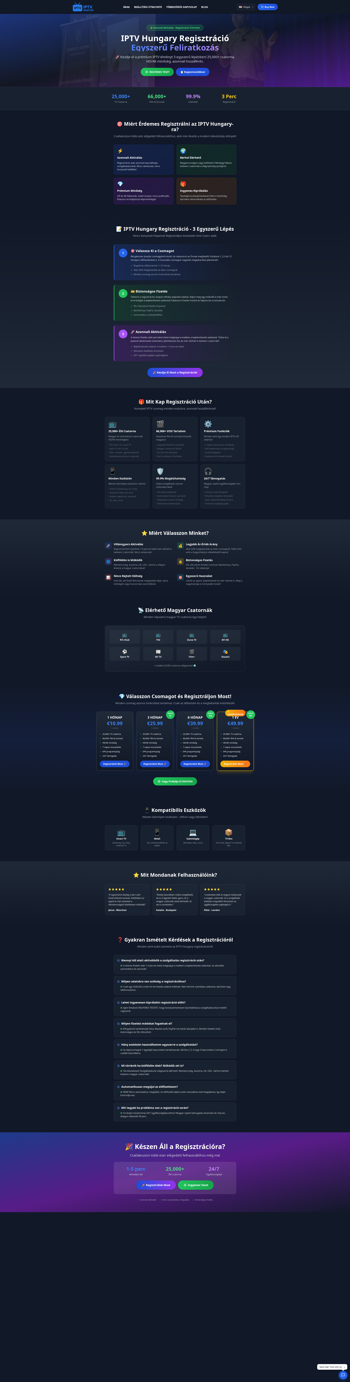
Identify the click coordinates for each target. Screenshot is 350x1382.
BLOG (204, 7)
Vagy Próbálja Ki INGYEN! (177, 781)
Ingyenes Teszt (198, 1185)
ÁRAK (126, 7)
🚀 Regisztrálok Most (156, 1185)
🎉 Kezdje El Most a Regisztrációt (175, 372)
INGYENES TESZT (159, 72)
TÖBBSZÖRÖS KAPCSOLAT (181, 7)
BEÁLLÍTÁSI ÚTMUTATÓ (148, 7)
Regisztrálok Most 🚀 (114, 763)
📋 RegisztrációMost (192, 72)
